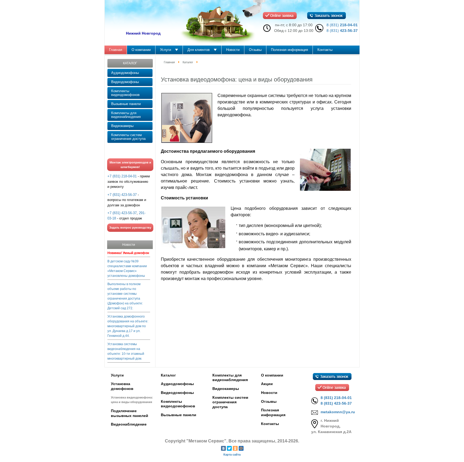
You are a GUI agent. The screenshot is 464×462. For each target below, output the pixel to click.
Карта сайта (232, 454)
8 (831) (342, 25)
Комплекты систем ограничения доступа (128, 137)
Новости (269, 392)
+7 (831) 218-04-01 (122, 176)
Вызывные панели (126, 104)
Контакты (270, 424)
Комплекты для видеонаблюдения (126, 115)
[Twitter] (229, 448)
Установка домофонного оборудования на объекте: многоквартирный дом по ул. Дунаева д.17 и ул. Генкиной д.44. (127, 326)
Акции (267, 384)
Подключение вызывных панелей (129, 413)
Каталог (188, 62)
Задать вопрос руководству (130, 227)
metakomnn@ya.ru (338, 412)
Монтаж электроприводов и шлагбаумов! (130, 165)
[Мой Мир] (241, 448)
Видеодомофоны (125, 82)
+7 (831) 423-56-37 (122, 195)
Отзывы (269, 401)
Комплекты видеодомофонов (125, 93)
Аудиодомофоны (125, 73)
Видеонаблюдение (129, 424)
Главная (169, 62)
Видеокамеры (122, 126)
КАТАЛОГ (130, 63)
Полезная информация (273, 412)
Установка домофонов (122, 386)
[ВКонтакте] (223, 448)
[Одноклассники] (235, 448)
